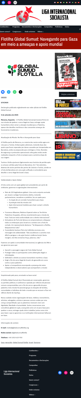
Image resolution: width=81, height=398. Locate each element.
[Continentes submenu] (9, 26)
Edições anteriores (68, 94)
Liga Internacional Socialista (11, 372)
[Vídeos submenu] (43, 31)
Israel (31, 342)
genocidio (8, 342)
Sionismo (37, 342)
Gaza (3, 342)
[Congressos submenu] (21, 31)
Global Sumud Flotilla (20, 342)
